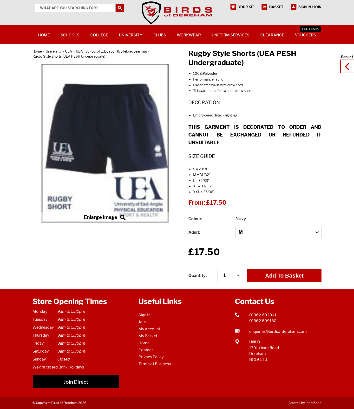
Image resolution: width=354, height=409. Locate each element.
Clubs (159, 35)
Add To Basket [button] (284, 276)
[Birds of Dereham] (177, 13)
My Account (149, 329)
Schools (70, 35)
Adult (193, 232)
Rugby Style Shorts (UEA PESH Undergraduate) (69, 56)
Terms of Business (154, 364)
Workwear (189, 35)
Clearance (272, 35)
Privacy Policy (151, 357)
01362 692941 (262, 315)
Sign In (144, 315)
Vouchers (305, 35)
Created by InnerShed (304, 403)
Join (142, 322)
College (99, 35)
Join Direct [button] (76, 382)
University (53, 51)
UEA (68, 51)
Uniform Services (230, 35)
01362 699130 (262, 321)
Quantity (197, 275)
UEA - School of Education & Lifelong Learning (111, 51)
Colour (194, 218)
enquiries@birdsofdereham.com (278, 331)
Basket (345, 62)
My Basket (147, 336)
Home (37, 51)
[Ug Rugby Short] (105, 143)
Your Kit (246, 7)
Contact (145, 350)
